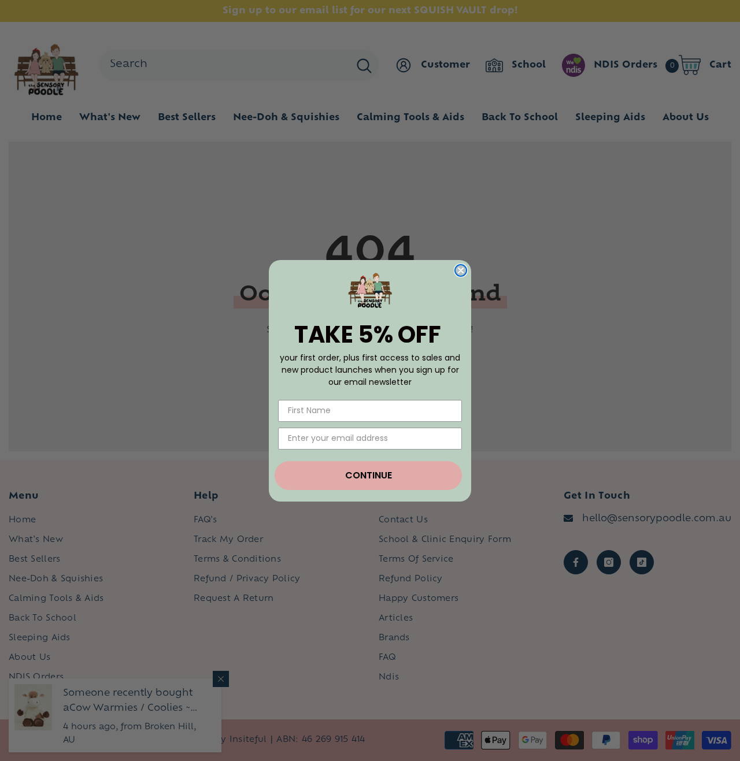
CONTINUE (368, 475)
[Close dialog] (461, 270)
